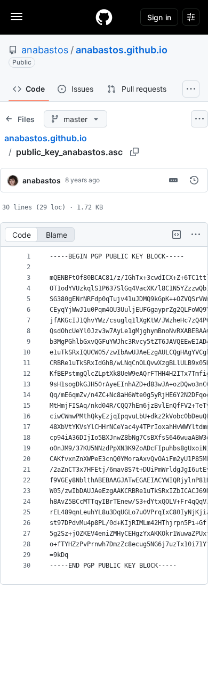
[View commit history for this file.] (194, 180)
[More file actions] (195, 234)
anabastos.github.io (121, 49)
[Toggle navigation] (17, 17)
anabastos (44, 49)
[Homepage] (104, 17)
